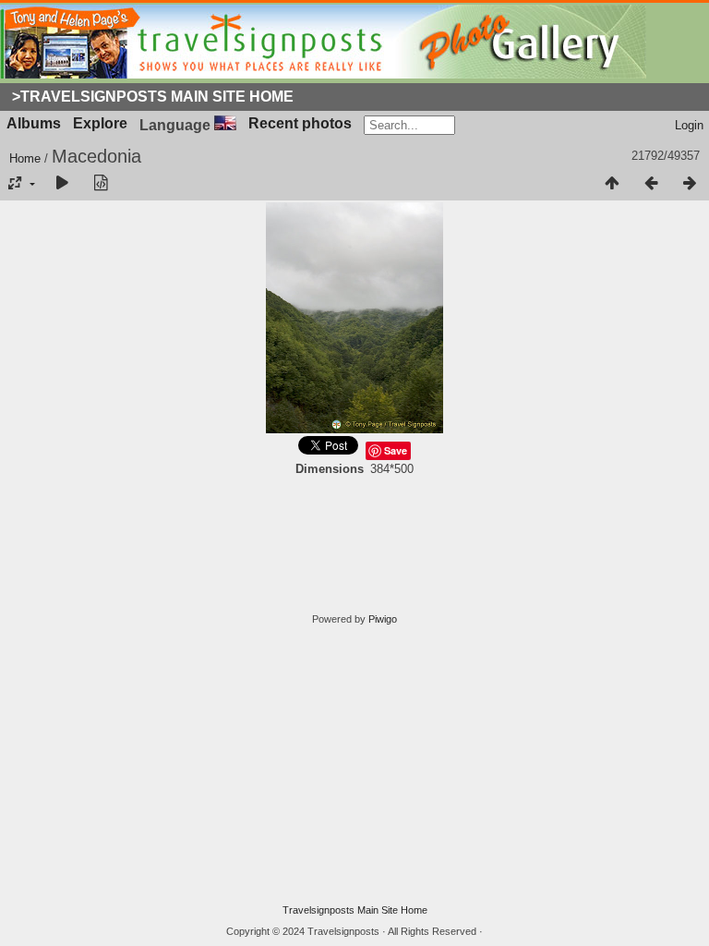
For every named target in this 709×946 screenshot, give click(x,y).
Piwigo (382, 619)
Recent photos (300, 123)
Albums (33, 123)
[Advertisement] (354, 765)
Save (395, 450)
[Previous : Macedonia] (650, 184)
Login (689, 125)
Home (25, 158)
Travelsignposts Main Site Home (354, 910)
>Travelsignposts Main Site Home (153, 96)
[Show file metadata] (100, 184)
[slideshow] (61, 184)
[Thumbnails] (612, 184)
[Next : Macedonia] (689, 184)
